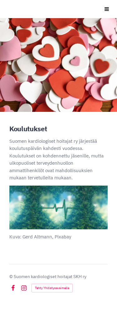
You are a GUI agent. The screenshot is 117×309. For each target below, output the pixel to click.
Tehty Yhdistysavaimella (52, 288)
